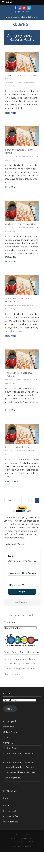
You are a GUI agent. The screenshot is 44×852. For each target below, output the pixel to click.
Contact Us (9, 743)
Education (19, 835)
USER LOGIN (10, 791)
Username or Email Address (22, 561)
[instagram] (29, 8)
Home (11, 835)
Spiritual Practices (12, 748)
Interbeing (8, 726)
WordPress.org (10, 821)
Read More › (11, 113)
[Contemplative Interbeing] (22, 25)
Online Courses (11, 732)
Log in (6, 805)
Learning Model (13, 674)
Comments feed (11, 816)
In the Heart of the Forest (18, 447)
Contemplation (10, 721)
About (6, 737)
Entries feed (9, 811)
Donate (10, 709)
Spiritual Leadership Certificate (19, 659)
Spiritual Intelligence (27, 838)
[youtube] (24, 8)
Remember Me (17, 585)
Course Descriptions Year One (20, 663)
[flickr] (20, 8)
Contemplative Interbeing (26, 82)
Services (30, 842)
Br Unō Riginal (21, 450)
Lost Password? (22, 602)
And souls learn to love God (20, 224)
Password (13, 573)
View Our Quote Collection (22, 615)
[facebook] (15, 8)
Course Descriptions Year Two (20, 668)
